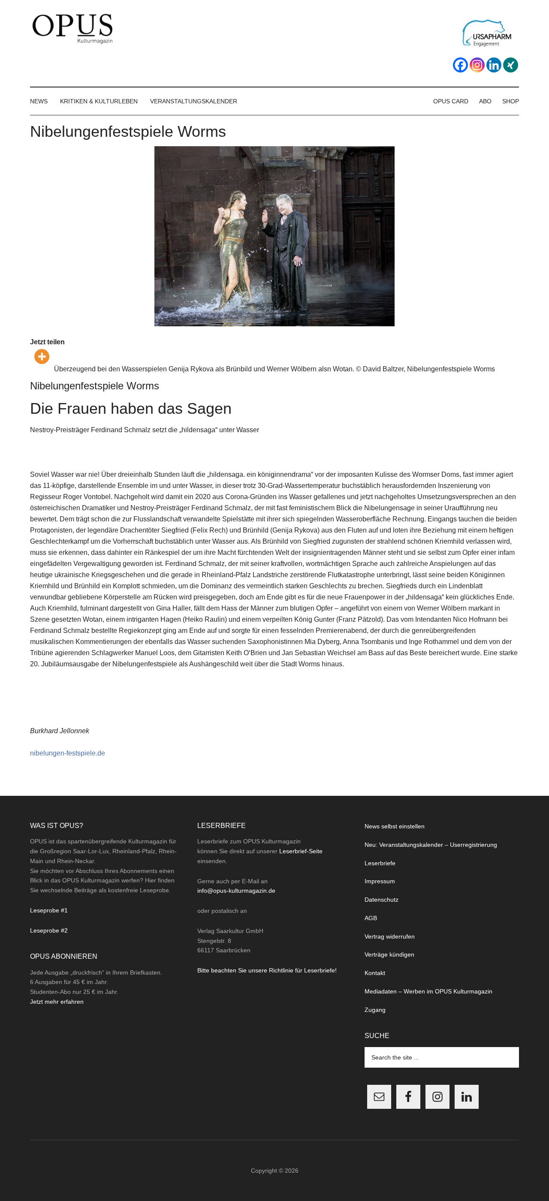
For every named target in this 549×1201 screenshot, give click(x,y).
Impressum (380, 881)
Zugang (375, 1009)
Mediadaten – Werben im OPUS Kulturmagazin (428, 991)
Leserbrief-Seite (301, 851)
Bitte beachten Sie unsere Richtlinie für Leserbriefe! (267, 970)
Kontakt (375, 972)
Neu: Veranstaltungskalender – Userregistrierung (431, 844)
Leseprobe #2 (49, 930)
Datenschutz (381, 899)
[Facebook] (460, 64)
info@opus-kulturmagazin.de (236, 890)
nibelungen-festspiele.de (67, 753)
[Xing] (510, 64)
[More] (41, 356)
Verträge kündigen (389, 954)
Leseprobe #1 (49, 910)
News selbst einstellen (395, 826)
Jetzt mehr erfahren (57, 1001)
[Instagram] (477, 64)
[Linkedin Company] (493, 64)
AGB (371, 918)
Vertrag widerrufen (390, 936)
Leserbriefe (380, 863)
